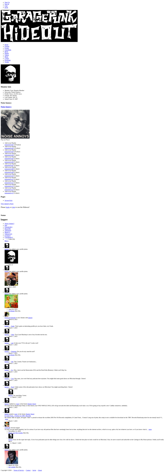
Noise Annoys (6, 107)
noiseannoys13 (9, 186)
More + (7, 241)
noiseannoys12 (9, 183)
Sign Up (7, 2)
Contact (28, 470)
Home (6, 45)
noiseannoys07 (9, 165)
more (6, 419)
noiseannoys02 (9, 148)
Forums (7, 46)
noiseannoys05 (9, 158)
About (40, 470)
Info (6, 225)
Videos (7, 55)
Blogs (6, 51)
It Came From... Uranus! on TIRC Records (18, 416)
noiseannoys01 (9, 145)
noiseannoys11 (9, 179)
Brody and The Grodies (15, 433)
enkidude (7, 428)
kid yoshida (11, 467)
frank (12, 326)
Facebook (8, 60)
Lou (12, 378)
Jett (12, 361)
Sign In (7, 4)
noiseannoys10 (9, 176)
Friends (8, 227)
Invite (6, 7)
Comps (7, 58)
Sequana (13, 351)
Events (7, 48)
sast (12, 343)
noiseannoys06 (9, 162)
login (8, 207)
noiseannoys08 (9, 169)
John (12, 334)
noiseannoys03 (9, 151)
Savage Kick (8, 200)
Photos (7, 53)
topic (17, 404)
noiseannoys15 (9, 193)
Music (6, 57)
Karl (12, 387)
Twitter (7, 62)
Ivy (12, 370)
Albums (8, 230)
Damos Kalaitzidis (10, 318)
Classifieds (8, 50)
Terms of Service (19, 470)
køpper (7, 249)
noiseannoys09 (9, 172)
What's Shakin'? (9, 223)
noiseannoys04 (9, 155)
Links (11, 239)
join (13, 207)
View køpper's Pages (7, 204)
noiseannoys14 (9, 189)
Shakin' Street (31, 404)
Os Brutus (11, 311)
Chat (6, 6)
